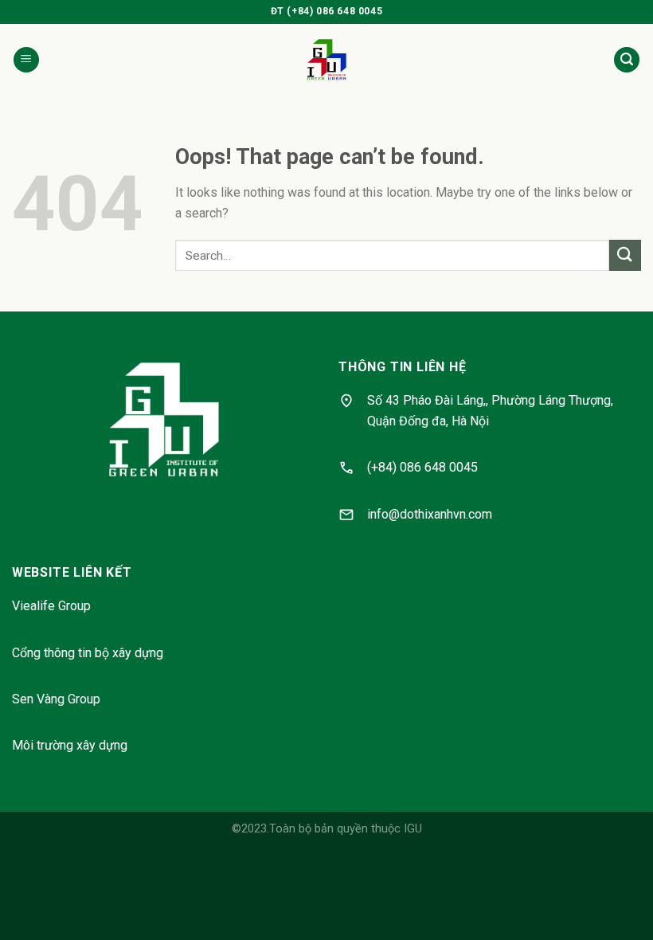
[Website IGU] (327, 59)
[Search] (626, 60)
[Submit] (625, 255)
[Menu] (26, 60)
